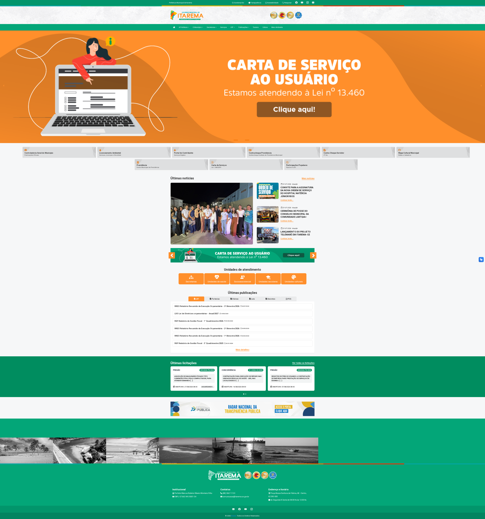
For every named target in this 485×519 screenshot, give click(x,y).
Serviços (223, 27)
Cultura (265, 27)
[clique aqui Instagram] (251, 509)
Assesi (233, 516)
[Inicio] (174, 27)
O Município (197, 27)
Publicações (243, 27)
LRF (232, 27)
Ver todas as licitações (303, 363)
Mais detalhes (242, 349)
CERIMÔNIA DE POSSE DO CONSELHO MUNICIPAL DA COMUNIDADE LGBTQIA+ (295, 214)
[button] (243, 394)
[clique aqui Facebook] (239, 509)
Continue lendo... (287, 200)
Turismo (256, 27)
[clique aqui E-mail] (233, 509)
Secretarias (211, 27)
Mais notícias (308, 178)
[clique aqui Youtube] (245, 509)
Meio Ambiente (277, 27)
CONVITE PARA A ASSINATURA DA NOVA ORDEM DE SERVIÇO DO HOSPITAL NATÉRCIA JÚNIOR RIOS (297, 192)
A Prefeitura (183, 27)
